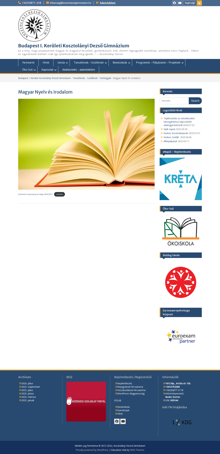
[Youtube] (180, 3)
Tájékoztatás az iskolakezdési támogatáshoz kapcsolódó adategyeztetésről (179, 122)
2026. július (27, 383)
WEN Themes (137, 449)
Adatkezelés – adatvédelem (78, 69)
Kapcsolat (47, 69)
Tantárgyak (105, 78)
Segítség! (190, 2)
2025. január (27, 400)
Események (123, 410)
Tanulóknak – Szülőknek (89, 62)
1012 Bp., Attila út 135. (178, 383)
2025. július (27, 390)
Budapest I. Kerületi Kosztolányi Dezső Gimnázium (73, 46)
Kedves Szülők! (172, 137)
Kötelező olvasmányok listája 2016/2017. (35, 194)
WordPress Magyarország (130, 393)
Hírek (46, 62)
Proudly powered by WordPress (92, 449)
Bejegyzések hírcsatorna (130, 386)
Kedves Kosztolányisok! (176, 133)
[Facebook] (174, 3)
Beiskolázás (120, 62)
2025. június (27, 393)
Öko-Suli (27, 69)
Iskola (61, 62)
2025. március (28, 396)
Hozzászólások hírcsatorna (131, 390)
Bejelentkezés (124, 383)
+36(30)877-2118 (31, 2)
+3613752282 (172, 386)
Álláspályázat (170, 141)
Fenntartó (28, 62)
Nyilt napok (169, 129)
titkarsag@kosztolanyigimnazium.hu (70, 2)
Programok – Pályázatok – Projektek (158, 62)
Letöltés (59, 194)
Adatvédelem (107, 2)
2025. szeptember (30, 386)
